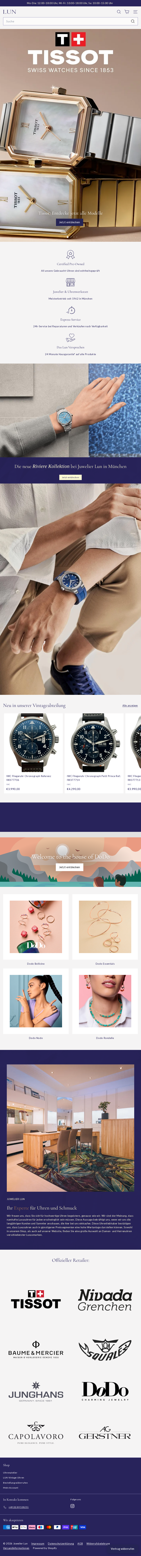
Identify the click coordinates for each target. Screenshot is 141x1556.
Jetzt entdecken (69, 867)
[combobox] (70, 21)
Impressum (37, 1543)
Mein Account (10, 1487)
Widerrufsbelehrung (98, 1543)
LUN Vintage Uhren (13, 1477)
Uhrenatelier (10, 1472)
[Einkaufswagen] (126, 11)
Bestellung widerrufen (15, 1482)
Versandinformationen (16, 1548)
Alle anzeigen (130, 705)
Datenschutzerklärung (61, 1543)
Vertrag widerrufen (122, 1548)
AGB (80, 1543)
